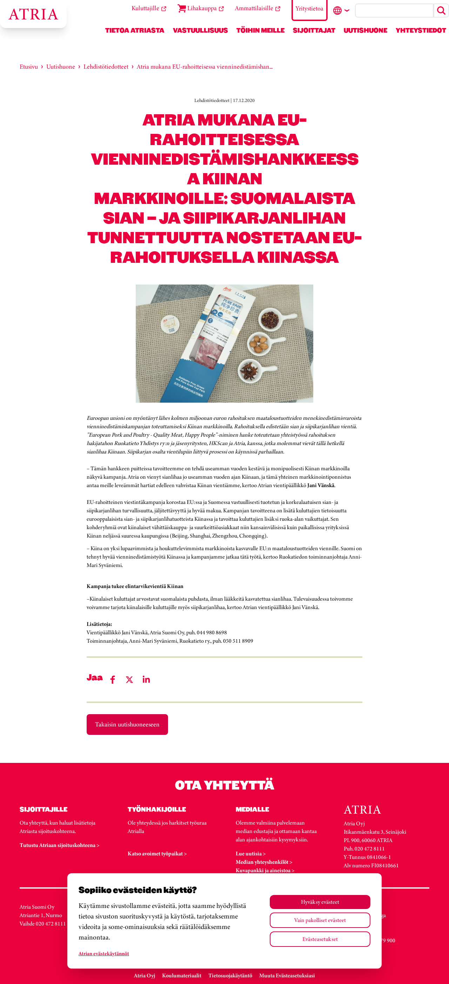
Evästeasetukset (320, 939)
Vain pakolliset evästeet (320, 920)
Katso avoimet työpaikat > (157, 853)
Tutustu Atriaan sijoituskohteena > (60, 845)
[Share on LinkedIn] (146, 680)
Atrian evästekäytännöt (104, 953)
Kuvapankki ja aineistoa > (265, 870)
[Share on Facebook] (112, 680)
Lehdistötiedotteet (105, 66)
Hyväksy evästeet (320, 902)
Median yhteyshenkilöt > (264, 862)
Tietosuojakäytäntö (230, 975)
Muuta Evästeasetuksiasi (287, 975)
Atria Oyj (144, 975)
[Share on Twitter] (129, 680)
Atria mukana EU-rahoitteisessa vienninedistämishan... (205, 66)
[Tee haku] (441, 11)
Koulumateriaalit (181, 975)
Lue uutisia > (251, 853)
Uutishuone (60, 66)
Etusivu (29, 66)
